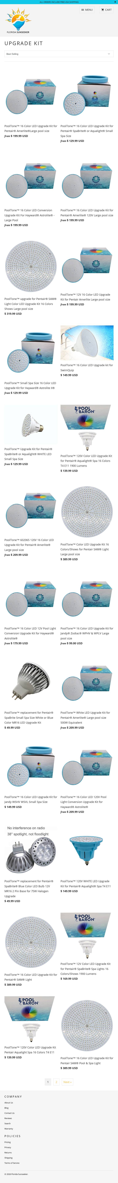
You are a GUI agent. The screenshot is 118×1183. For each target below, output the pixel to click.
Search (7, 1123)
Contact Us (9, 1113)
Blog (6, 1107)
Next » (67, 1082)
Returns (8, 1152)
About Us (8, 1102)
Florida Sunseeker (19, 1174)
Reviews (8, 1118)
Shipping (8, 1157)
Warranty (8, 1128)
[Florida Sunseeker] (18, 20)
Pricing (7, 1142)
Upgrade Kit (23, 43)
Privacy (7, 1147)
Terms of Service (11, 1163)
